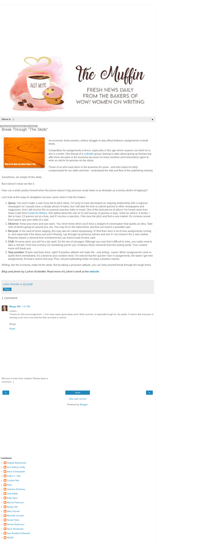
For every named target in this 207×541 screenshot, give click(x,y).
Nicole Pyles (13, 520)
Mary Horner (13, 511)
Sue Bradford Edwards (18, 533)
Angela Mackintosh (16, 462)
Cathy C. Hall (13, 476)
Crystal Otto (13, 480)
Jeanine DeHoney (16, 489)
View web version (78, 398)
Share (7, 289)
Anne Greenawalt (16, 471)
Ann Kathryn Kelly (16, 467)
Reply (12, 328)
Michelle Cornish (15, 515)
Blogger (84, 404)
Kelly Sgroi (12, 498)
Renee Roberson (15, 524)
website (94, 271)
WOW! (10, 537)
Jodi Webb (12, 493)
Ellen (9, 484)
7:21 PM (26, 306)
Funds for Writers (37, 213)
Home (77, 392)
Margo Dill (15, 306)
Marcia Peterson (15, 502)
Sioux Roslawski (15, 529)
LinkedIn (89, 153)
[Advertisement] (77, 27)
